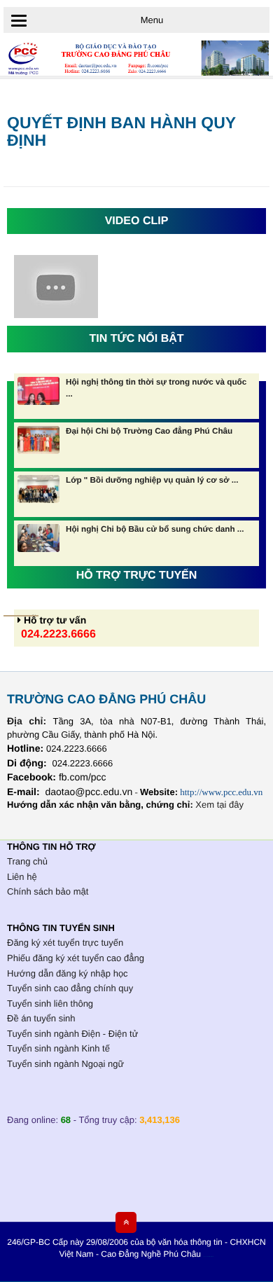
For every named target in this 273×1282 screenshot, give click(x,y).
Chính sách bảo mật (47, 891)
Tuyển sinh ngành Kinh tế (58, 1048)
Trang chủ (27, 861)
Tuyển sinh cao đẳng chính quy (70, 988)
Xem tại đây (219, 804)
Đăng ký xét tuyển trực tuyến (65, 942)
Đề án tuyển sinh (41, 1018)
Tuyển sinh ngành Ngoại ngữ (65, 1064)
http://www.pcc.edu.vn (221, 792)
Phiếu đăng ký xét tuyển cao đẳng (75, 958)
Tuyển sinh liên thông (50, 1003)
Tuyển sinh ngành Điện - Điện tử (72, 1033)
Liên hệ (22, 876)
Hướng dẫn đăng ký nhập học (67, 973)
